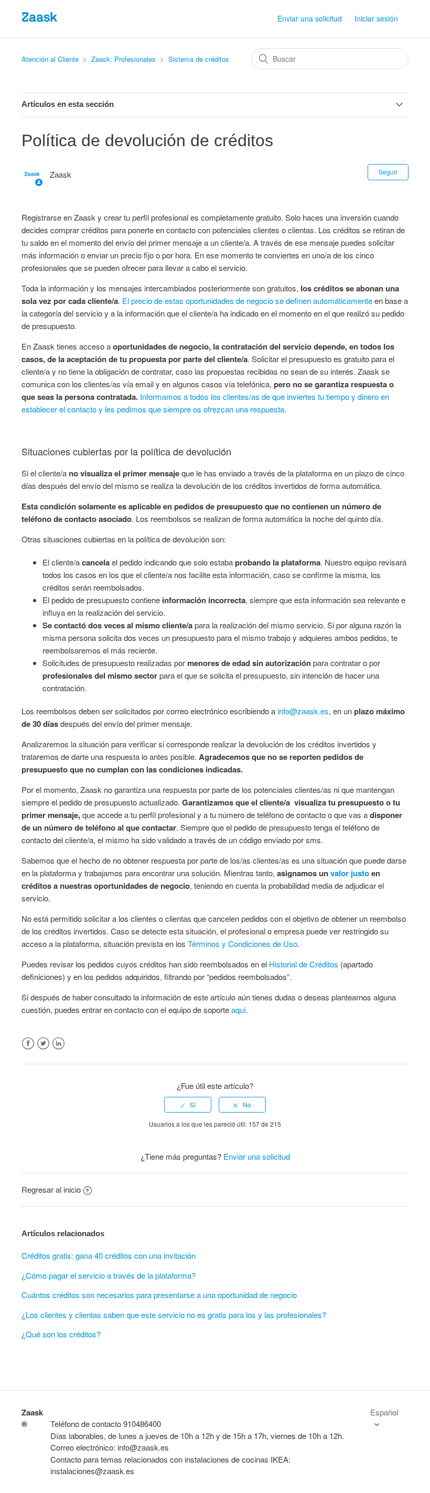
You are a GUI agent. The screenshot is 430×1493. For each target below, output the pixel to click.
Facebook (28, 1043)
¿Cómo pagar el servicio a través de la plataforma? (109, 1275)
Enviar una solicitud (309, 18)
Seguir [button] (388, 171)
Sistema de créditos (198, 59)
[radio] (187, 1105)
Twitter (43, 1043)
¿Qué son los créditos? (61, 1333)
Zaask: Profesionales (123, 59)
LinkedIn (58, 1043)
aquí (238, 1009)
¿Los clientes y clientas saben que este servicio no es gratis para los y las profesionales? (174, 1314)
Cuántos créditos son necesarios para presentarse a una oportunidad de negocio (159, 1294)
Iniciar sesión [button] (376, 18)
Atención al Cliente (50, 59)
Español (384, 1412)
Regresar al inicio (51, 1189)
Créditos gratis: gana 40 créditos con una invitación (109, 1255)
